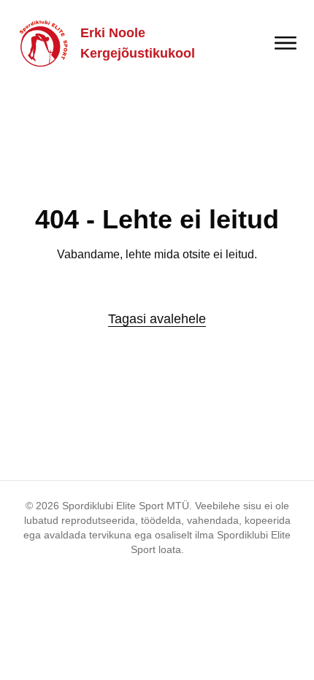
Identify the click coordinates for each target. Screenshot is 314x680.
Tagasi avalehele (157, 319)
